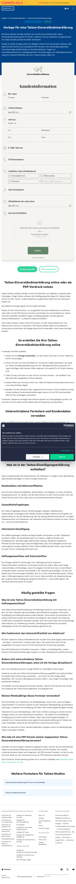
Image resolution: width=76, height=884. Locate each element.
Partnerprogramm (45, 822)
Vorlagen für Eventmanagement (22, 821)
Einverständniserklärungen (17, 18)
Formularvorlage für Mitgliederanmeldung (62, 816)
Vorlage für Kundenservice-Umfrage (25, 856)
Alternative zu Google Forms (63, 838)
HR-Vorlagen (20, 825)
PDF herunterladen (48, 269)
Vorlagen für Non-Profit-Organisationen (24, 828)
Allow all (62, 457)
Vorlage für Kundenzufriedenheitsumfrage (26, 851)
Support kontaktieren (43, 843)
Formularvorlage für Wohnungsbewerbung (63, 830)
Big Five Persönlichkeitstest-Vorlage (64, 834)
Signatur (48, 21)
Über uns (42, 815)
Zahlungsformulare (8, 839)
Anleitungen (43, 837)
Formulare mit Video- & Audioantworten (7, 843)
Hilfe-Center (43, 840)
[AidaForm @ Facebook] (62, 869)
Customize (36, 457)
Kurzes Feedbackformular (16, 793)
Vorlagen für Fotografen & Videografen (25, 836)
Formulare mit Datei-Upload (6, 835)
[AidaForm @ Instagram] (67, 869)
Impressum (40, 876)
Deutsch (7, 869)
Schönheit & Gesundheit (33, 21)
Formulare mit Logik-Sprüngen (7, 816)
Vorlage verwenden (27, 269)
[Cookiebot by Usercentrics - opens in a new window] (65, 425)
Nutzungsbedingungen (24, 876)
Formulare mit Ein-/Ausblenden (7, 821)
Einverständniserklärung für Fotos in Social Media (25, 782)
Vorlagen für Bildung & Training (24, 816)
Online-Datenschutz (6, 876)
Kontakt (41, 818)
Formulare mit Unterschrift (6, 830)
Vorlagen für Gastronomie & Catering (25, 841)
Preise (41, 825)
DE (68, 8)
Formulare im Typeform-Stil (6, 826)
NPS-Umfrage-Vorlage (23, 860)
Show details (65, 450)
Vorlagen (4, 18)
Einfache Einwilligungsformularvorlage (65, 825)
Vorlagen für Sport (22, 832)
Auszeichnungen (44, 828)
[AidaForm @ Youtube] (73, 869)
